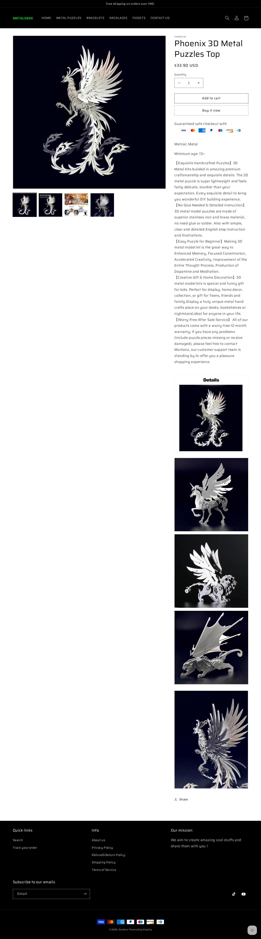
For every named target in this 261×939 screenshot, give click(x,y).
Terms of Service (104, 869)
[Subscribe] (85, 894)
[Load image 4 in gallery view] (102, 205)
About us (98, 840)
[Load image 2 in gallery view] (50, 205)
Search (18, 840)
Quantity (180, 75)
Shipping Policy (103, 862)
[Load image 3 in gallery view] (76, 205)
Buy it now (211, 110)
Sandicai (123, 929)
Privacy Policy (102, 847)
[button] (227, 18)
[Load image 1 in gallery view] (24, 205)
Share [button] (183, 799)
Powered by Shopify (140, 929)
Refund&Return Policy (108, 855)
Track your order (25, 847)
